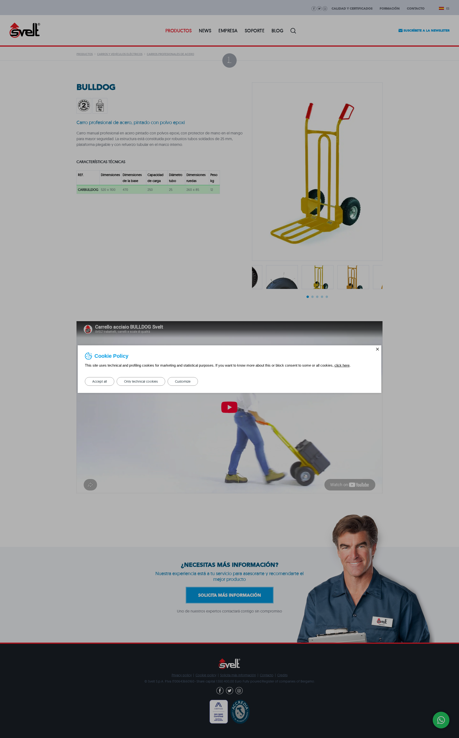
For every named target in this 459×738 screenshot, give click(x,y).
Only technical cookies (141, 381)
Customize (183, 381)
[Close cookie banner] (377, 349)
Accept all (99, 381)
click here (342, 365)
